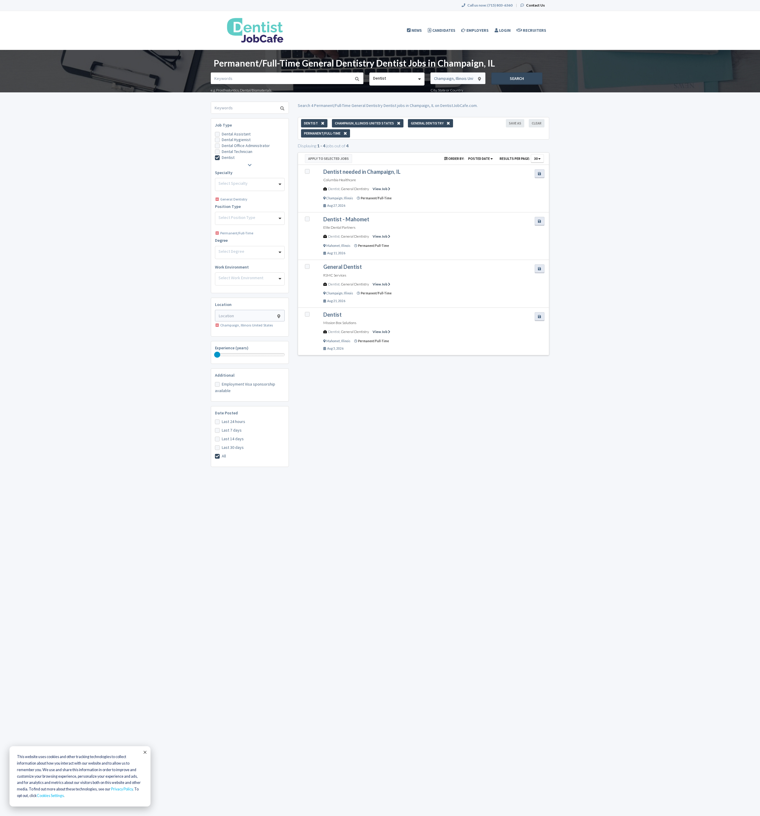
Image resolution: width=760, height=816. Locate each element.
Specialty (223, 172)
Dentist (228, 157)
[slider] (217, 355)
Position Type (228, 206)
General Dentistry (355, 189)
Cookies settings (50, 795)
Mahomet (333, 245)
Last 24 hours (233, 421)
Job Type (223, 125)
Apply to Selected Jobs (328, 158)
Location (223, 304)
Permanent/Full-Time (376, 198)
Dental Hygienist (236, 139)
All (224, 456)
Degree (221, 240)
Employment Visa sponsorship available (245, 387)
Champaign (334, 198)
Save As (515, 123)
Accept (145, 752)
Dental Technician (237, 151)
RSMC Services (334, 275)
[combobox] (396, 79)
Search (517, 78)
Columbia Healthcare (339, 180)
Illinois (348, 198)
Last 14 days (233, 438)
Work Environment (232, 267)
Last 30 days (233, 447)
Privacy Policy (122, 789)
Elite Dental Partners (339, 227)
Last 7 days (232, 430)
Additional (225, 375)
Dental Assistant (236, 134)
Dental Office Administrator (246, 145)
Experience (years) (231, 348)
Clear (537, 123)
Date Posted (226, 413)
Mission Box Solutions (339, 323)
